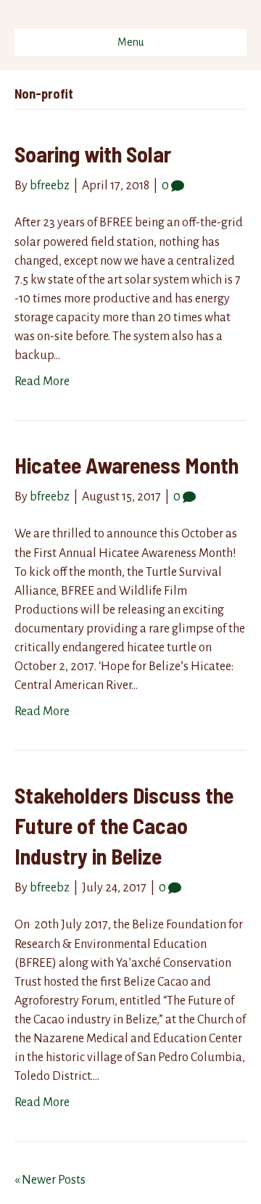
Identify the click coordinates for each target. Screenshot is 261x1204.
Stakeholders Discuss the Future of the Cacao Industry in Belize (123, 825)
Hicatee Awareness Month (126, 465)
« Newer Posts (50, 1180)
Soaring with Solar (92, 154)
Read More (42, 381)
